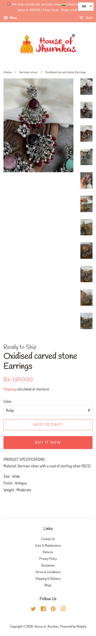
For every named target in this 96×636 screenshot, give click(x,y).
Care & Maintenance (48, 545)
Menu (13, 17)
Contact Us (48, 539)
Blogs (48, 585)
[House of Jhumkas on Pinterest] (53, 609)
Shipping (9, 389)
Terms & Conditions (48, 572)
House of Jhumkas (46, 626)
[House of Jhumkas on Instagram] (62, 609)
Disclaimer (48, 565)
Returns (48, 552)
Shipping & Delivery (48, 578)
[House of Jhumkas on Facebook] (43, 609)
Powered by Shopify (73, 626)
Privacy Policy (48, 558)
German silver (28, 72)
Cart (89, 17)
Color (7, 401)
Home (7, 72)
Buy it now (48, 442)
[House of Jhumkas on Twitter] (33, 609)
